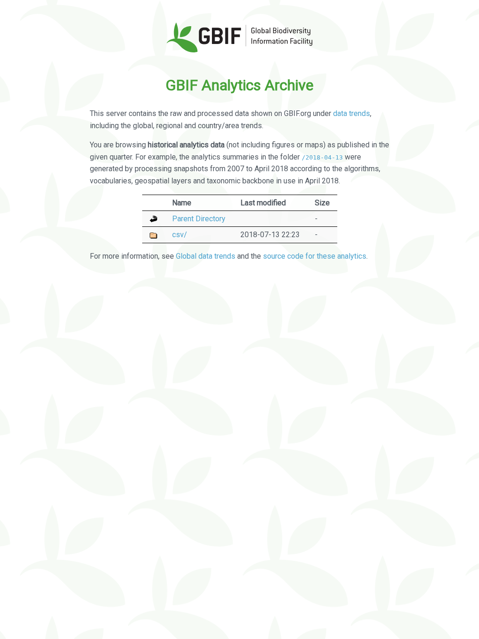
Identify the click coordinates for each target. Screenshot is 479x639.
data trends (351, 113)
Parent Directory (198, 218)
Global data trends (205, 256)
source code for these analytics (314, 256)
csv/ (179, 234)
